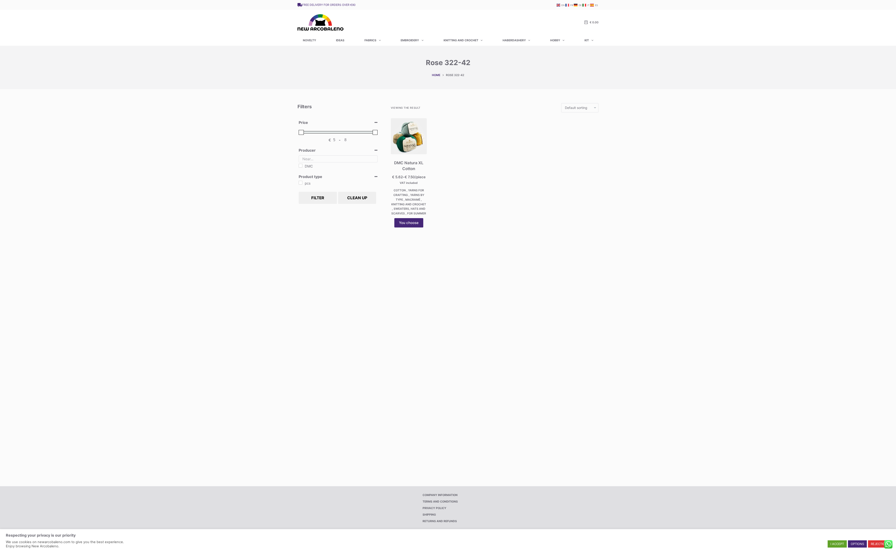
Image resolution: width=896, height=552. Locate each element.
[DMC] (300, 166)
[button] (837, 544)
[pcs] (300, 183)
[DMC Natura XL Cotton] (409, 136)
